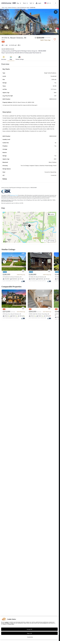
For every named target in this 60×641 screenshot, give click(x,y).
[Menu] (55, 3)
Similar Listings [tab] (20, 59)
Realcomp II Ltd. (14, 195)
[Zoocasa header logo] (8, 3)
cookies (6, 622)
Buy (18, 3)
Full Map (52, 240)
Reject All (29, 633)
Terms (4, 624)
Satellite (52, 214)
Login (39, 3)
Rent (24, 3)
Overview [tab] (3, 59)
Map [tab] (11, 59)
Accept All (29, 629)
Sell (31, 3)
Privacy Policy (11, 624)
